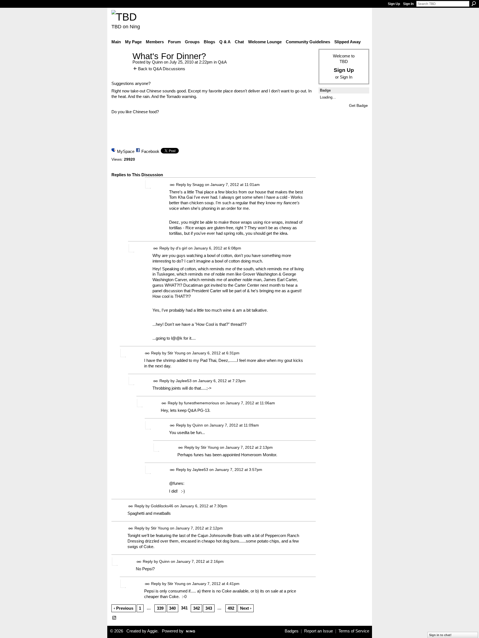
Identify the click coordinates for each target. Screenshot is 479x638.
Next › (245, 608)
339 (160, 608)
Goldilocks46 (162, 506)
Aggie (152, 631)
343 (208, 608)
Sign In (408, 4)
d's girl (181, 248)
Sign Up (394, 4)
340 (172, 608)
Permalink (172, 185)
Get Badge (358, 105)
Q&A (222, 62)
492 (231, 608)
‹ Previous (123, 608)
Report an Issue (318, 631)
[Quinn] (120, 66)
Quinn (157, 62)
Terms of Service (353, 631)
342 (196, 608)
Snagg (198, 184)
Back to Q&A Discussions (161, 68)
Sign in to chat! (440, 635)
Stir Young (176, 353)
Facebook (150, 151)
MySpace (125, 151)
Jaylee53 (184, 381)
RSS (114, 618)
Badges (292, 631)
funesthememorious (201, 403)
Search (474, 3)
